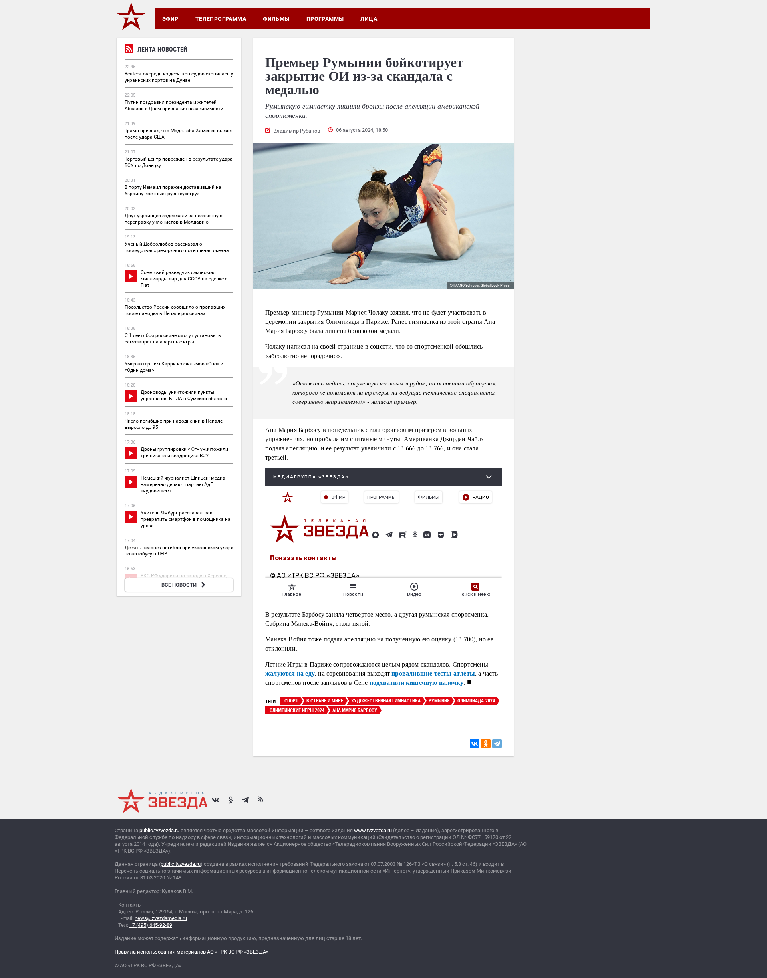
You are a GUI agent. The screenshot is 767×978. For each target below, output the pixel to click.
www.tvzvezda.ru (373, 830)
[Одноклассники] (486, 743)
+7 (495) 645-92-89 (150, 925)
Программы (325, 19)
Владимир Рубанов (296, 131)
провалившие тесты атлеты (433, 673)
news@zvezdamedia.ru (161, 918)
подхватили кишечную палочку (416, 682)
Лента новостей (162, 49)
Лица (368, 19)
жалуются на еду (290, 673)
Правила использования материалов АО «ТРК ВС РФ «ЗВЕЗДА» (191, 952)
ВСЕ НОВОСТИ (179, 585)
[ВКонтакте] (474, 743)
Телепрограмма (220, 19)
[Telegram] (497, 743)
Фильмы (276, 19)
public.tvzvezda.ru (159, 830)
